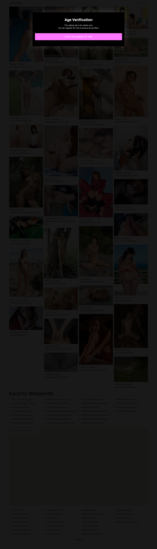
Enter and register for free (78, 36)
